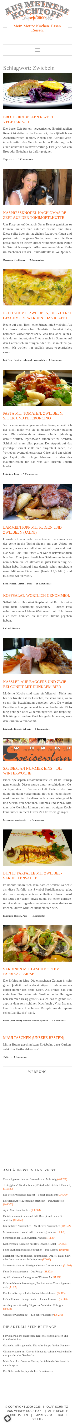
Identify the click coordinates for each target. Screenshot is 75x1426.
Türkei (28, 583)
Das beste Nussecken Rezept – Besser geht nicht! (30, 1194)
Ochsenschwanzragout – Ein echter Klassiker (28, 1314)
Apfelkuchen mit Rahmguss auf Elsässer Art (27, 1277)
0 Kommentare (37, 260)
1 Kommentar (55, 360)
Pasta (16, 474)
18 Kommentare (43, 583)
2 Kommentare (25, 159)
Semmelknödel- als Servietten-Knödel (24, 1237)
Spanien (44, 1020)
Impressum (43, 1415)
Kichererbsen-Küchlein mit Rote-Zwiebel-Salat (29, 1243)
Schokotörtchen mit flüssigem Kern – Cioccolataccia (32, 1265)
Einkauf (7, 628)
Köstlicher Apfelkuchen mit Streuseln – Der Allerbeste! (34, 1200)
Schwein (27, 729)
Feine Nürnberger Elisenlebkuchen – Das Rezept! (31, 1249)
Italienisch (27, 360)
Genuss (35, 1020)
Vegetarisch (8, 159)
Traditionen (19, 260)
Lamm (21, 583)
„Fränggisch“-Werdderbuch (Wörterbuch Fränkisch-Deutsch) (37, 1185)
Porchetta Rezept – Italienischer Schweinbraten (29, 1293)
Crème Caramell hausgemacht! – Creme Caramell (30, 1299)
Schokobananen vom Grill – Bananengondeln (29, 1231)
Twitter (6, 1057)
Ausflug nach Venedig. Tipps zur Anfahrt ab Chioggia (33, 1305)
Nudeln (17, 915)
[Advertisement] (37, 1116)
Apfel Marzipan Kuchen (16, 1210)
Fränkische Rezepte (12, 729)
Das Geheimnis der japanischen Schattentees (28, 1371)
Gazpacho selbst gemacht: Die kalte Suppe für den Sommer (36, 1345)
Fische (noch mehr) (12, 1020)
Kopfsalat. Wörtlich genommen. (36, 595)
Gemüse (17, 360)
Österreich (8, 260)
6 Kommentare (37, 820)
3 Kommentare (30, 474)
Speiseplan (8, 820)
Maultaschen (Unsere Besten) (33, 1038)
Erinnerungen (9, 583)
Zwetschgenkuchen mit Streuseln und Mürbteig (30, 1179)
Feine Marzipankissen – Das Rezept (23, 1271)
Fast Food (7, 360)
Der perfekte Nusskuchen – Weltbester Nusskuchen (31, 1225)
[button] (7, 1418)
